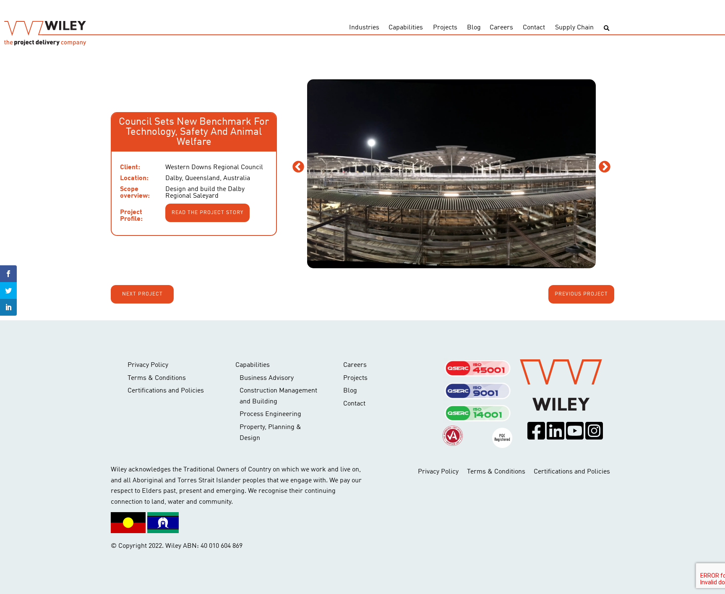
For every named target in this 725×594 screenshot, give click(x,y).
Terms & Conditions (157, 378)
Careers (501, 27)
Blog (474, 27)
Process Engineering (270, 414)
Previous (298, 167)
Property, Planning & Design (270, 433)
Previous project (581, 294)
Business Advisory (267, 378)
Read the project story (207, 212)
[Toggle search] (606, 28)
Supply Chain (574, 27)
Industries (364, 27)
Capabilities (406, 27)
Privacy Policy (148, 365)
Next (604, 167)
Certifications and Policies (166, 390)
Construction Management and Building (278, 396)
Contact (534, 27)
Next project (142, 294)
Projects (445, 27)
